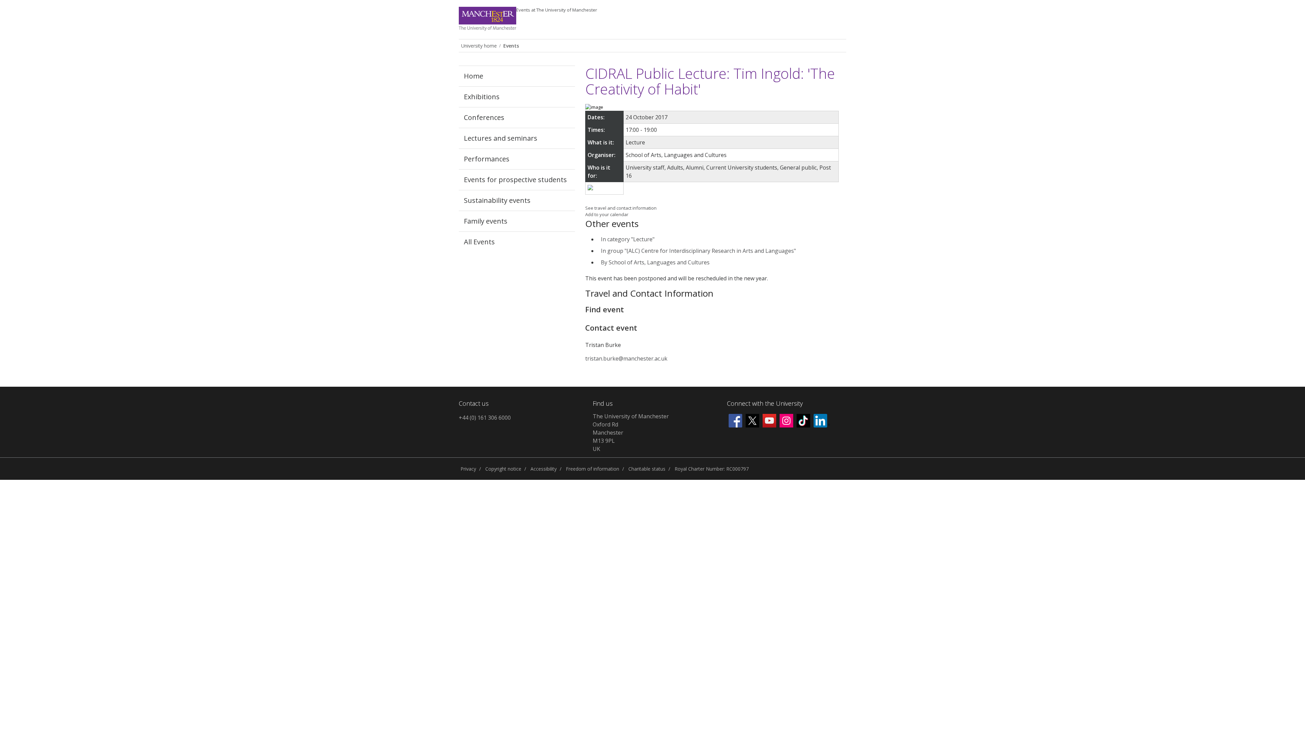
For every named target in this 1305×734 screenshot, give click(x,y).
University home (479, 45)
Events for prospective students (515, 179)
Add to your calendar (606, 214)
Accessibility (543, 469)
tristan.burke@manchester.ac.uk (626, 358)
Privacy (468, 469)
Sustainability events (497, 200)
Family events (485, 221)
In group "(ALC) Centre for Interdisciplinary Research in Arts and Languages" (698, 251)
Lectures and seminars (500, 138)
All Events (479, 241)
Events (556, 10)
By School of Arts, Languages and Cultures (655, 262)
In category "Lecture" (628, 239)
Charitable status (646, 469)
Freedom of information (592, 469)
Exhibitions (482, 96)
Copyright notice (503, 469)
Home (473, 76)
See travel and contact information (621, 208)
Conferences (484, 117)
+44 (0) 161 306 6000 (485, 417)
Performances (486, 158)
